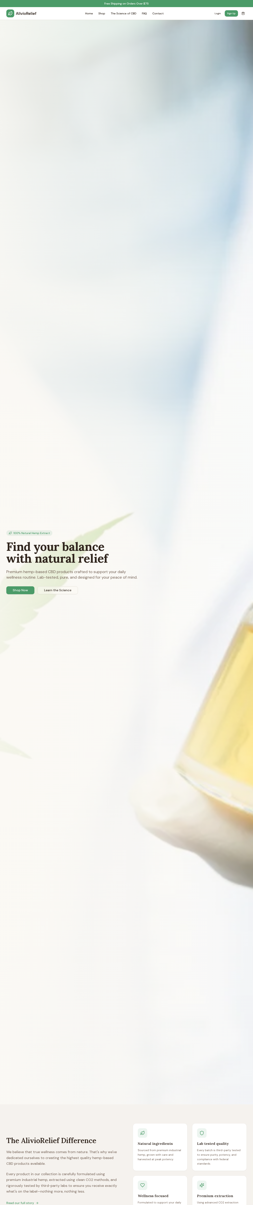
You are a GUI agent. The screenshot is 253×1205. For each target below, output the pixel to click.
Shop (101, 13)
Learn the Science (57, 590)
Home (89, 13)
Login (218, 13)
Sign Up (231, 13)
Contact (158, 13)
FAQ (144, 13)
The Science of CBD (123, 13)
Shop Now (20, 590)
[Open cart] (243, 13)
